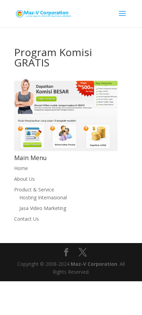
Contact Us (26, 219)
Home (21, 168)
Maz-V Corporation (94, 264)
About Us (24, 179)
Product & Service (34, 189)
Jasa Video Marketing (42, 208)
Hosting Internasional (43, 197)
